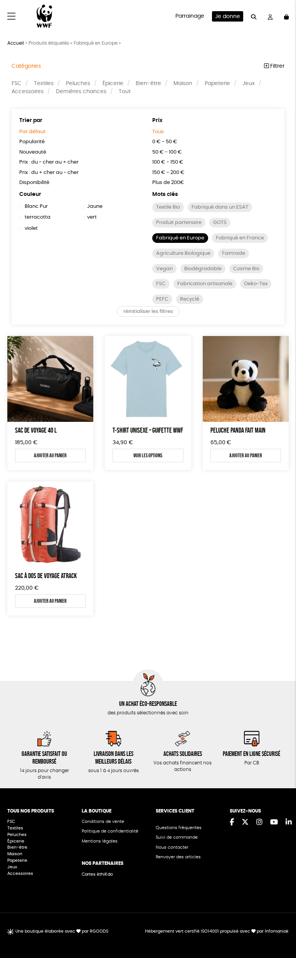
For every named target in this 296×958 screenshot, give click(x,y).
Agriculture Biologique (183, 253)
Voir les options (147, 455)
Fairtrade (233, 253)
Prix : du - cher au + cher (49, 162)
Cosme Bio (246, 268)
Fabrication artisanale (204, 283)
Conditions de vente (103, 821)
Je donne (227, 16)
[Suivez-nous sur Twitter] (245, 822)
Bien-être (148, 83)
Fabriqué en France (240, 238)
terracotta (37, 217)
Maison (182, 83)
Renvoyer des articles (178, 857)
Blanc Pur (36, 206)
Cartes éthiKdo (97, 874)
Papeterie (217, 83)
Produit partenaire (179, 222)
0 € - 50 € (164, 141)
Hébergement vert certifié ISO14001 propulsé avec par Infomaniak (217, 931)
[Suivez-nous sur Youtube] (274, 822)
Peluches (78, 83)
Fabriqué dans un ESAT (220, 207)
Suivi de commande (177, 837)
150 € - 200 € (168, 172)
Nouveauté (32, 152)
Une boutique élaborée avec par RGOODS (61, 931)
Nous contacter (172, 847)
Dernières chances (81, 91)
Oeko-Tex (255, 283)
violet (31, 228)
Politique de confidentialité (110, 831)
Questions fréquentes (179, 828)
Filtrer (276, 66)
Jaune (95, 206)
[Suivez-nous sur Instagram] (259, 822)
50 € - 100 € (167, 152)
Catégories (26, 66)
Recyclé (189, 299)
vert (92, 217)
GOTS (220, 222)
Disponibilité (34, 182)
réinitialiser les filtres (148, 311)
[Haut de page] (280, 927)
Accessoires (28, 91)
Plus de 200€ (168, 182)
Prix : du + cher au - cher (49, 172)
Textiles (44, 83)
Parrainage (189, 16)
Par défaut (32, 131)
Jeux (248, 83)
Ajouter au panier (50, 455)
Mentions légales (100, 841)
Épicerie (113, 83)
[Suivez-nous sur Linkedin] (289, 822)
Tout (125, 91)
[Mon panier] (286, 16)
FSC (17, 83)
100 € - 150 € (167, 162)
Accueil (15, 43)
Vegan (164, 268)
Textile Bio (168, 207)
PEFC (162, 299)
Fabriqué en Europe (180, 238)
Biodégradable (203, 268)
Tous (158, 131)
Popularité (32, 141)
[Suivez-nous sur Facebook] (232, 822)
